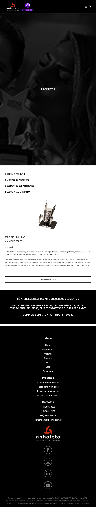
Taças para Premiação (48, 387)
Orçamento (48, 371)
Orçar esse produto (48, 279)
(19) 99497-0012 (48, 415)
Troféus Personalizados (48, 382)
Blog (48, 367)
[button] (27, 7)
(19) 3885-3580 (48, 407)
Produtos (48, 354)
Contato (48, 358)
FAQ (48, 362)
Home (48, 345)
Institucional (48, 349)
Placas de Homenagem (48, 391)
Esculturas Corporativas (48, 395)
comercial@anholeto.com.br (48, 420)
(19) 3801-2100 (48, 411)
